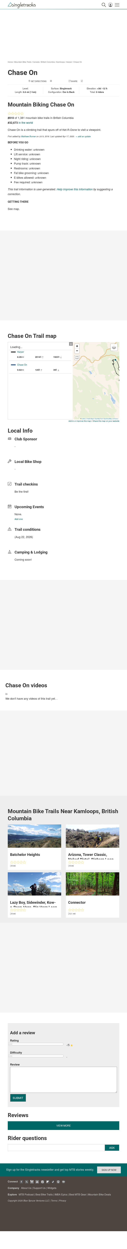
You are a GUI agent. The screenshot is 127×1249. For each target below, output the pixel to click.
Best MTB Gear (77, 1194)
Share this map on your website (106, 421)
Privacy (62, 1200)
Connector (77, 902)
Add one (19, 519)
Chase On (77, 62)
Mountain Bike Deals (99, 1194)
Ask (112, 1148)
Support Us (39, 1188)
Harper (69, 62)
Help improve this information (75, 189)
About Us (26, 1188)
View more (63, 1125)
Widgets (51, 1188)
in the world (26, 122)
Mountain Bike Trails (22, 62)
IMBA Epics (61, 1194)
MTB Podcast (26, 1194)
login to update (22, 541)
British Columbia (48, 62)
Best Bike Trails (44, 1194)
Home (10, 62)
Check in (87, 81)
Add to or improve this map (79, 421)
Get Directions (38, 81)
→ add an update (83, 136)
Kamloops (60, 62)
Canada (36, 62)
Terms (54, 1200)
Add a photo (58, 81)
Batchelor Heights (25, 854)
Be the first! (22, 491)
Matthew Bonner (28, 136)
